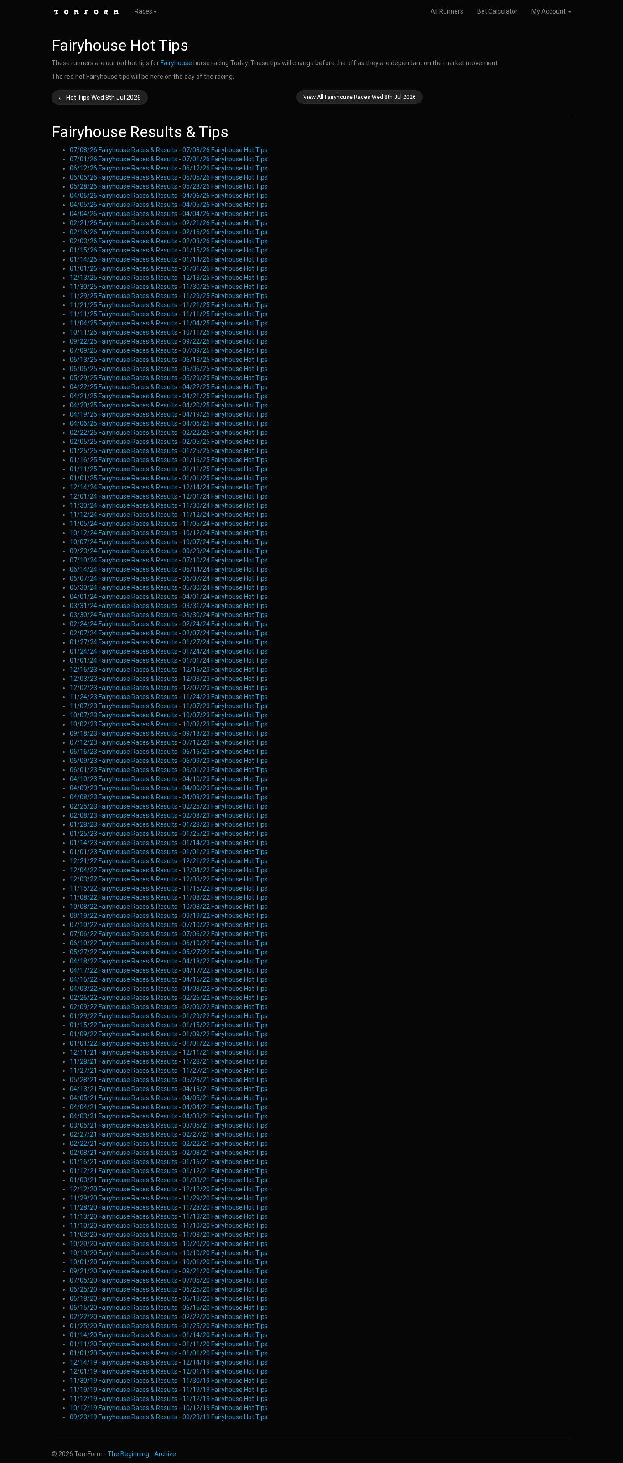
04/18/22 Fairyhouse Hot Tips (225, 961)
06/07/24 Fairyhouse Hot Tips (225, 578)
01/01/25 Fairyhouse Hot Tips (225, 478)
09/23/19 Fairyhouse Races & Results (123, 1417)
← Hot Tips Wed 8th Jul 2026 (99, 97)
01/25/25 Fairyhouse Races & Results (123, 450)
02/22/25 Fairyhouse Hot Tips (225, 432)
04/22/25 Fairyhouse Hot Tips (225, 387)
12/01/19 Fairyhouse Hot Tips (225, 1371)
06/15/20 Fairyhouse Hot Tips (225, 1307)
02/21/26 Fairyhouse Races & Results (123, 223)
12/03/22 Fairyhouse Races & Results (123, 879)
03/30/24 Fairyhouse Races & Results (123, 614)
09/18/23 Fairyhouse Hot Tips (225, 733)
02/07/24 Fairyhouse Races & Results (123, 633)
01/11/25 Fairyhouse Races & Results (123, 469)
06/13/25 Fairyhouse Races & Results (123, 359)
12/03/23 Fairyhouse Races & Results (123, 678)
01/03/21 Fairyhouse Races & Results (123, 1180)
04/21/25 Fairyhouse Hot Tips (225, 396)
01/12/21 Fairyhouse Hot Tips (225, 1171)
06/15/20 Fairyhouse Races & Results (123, 1307)
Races (143, 11)
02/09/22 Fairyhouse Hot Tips (225, 1006)
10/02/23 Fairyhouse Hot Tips (225, 724)
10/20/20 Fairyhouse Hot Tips (225, 1243)
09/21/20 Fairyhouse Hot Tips (225, 1271)
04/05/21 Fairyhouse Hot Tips (225, 1098)
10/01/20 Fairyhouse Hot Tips (225, 1262)
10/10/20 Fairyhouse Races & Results (123, 1253)
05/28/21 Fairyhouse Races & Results (123, 1079)
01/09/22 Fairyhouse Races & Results (123, 1034)
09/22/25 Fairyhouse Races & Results (123, 341)
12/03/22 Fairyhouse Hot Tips (225, 879)
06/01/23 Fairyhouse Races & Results (123, 769)
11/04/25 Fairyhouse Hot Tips (225, 323)
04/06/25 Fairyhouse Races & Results (123, 423)
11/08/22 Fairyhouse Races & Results (123, 897)
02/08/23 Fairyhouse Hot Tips (225, 815)
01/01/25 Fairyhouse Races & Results (123, 478)
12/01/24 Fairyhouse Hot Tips (225, 496)
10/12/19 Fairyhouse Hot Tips (225, 1407)
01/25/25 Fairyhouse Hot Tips (225, 450)
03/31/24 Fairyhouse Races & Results (123, 605)
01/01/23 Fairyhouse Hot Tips (225, 851)
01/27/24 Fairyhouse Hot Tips (225, 642)
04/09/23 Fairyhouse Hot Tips (225, 788)
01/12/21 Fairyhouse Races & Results (123, 1171)
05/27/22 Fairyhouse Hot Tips (225, 952)
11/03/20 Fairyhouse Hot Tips (225, 1234)
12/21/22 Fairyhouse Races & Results (123, 861)
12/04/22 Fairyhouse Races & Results (123, 870)
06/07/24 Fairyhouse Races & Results (123, 578)
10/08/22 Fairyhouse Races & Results (123, 906)
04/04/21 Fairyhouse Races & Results (123, 1107)
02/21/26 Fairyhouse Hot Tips (225, 223)
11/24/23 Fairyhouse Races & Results (123, 697)
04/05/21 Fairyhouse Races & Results (123, 1098)
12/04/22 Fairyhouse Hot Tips (225, 870)
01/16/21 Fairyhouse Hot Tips (225, 1161)
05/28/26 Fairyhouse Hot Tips (225, 186)
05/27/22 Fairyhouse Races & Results (123, 952)
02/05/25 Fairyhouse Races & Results (123, 441)
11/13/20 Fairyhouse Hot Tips (225, 1216)
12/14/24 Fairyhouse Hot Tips (225, 487)
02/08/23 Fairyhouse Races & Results (123, 815)
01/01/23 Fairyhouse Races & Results (123, 851)
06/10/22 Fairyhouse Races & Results (123, 943)
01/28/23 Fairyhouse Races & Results (123, 824)
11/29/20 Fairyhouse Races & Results (123, 1198)
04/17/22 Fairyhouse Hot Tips (225, 970)
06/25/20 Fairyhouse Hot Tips (225, 1289)
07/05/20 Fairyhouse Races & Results (123, 1280)
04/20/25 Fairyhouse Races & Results (123, 405)
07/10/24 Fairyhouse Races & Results (123, 560)
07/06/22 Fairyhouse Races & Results (123, 934)
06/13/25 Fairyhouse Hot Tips (225, 359)
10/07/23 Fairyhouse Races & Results (123, 715)
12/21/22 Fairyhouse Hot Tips (225, 861)
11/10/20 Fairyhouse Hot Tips (225, 1225)
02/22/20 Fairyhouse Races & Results (123, 1316)
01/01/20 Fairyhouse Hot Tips (225, 1353)
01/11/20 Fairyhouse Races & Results (123, 1344)
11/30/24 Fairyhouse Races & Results (123, 505)
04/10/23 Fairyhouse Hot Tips (225, 779)
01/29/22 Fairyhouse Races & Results (123, 1016)
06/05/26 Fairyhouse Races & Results (123, 177)
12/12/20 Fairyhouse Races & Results (123, 1189)
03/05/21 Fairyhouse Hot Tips (225, 1125)
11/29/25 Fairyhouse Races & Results (123, 295)
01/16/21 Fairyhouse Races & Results (123, 1161)
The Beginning (128, 1454)
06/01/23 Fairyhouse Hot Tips (225, 769)
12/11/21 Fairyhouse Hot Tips (225, 1052)
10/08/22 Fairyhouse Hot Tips (225, 906)
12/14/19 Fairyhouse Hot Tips (225, 1362)
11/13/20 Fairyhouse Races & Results (123, 1216)
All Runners (447, 11)
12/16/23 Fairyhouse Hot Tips (225, 669)
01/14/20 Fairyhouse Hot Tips (225, 1335)
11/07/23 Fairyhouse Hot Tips (225, 706)
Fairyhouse (176, 63)
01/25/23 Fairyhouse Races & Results (123, 833)
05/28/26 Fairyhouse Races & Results (123, 186)
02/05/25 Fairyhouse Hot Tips (225, 441)
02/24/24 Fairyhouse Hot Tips (225, 624)
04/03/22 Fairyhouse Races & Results (123, 988)
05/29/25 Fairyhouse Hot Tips (225, 377)
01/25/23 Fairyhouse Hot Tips (225, 833)
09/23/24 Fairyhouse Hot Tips (225, 551)
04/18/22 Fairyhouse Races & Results (123, 961)
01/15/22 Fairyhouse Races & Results (123, 1025)
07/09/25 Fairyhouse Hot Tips (225, 350)
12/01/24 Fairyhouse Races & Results (123, 496)
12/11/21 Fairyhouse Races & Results (123, 1052)
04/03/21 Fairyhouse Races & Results (123, 1116)
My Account (549, 11)
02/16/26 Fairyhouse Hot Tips (225, 232)
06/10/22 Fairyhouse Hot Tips (225, 943)
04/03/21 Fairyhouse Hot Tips (225, 1116)
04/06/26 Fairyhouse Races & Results (123, 195)
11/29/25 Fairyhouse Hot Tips (225, 295)
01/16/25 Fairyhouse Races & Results (123, 460)
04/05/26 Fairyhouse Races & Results (123, 204)
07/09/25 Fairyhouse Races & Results (123, 350)
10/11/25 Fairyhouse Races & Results (123, 332)
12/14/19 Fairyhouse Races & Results (123, 1362)
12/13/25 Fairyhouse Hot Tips (225, 277)
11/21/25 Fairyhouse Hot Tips (225, 305)
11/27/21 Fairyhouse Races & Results (123, 1070)
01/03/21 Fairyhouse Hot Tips (225, 1180)
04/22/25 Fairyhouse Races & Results (123, 387)
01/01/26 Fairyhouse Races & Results (123, 268)
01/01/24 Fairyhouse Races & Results (123, 660)
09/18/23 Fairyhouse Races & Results (123, 733)
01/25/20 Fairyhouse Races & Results (123, 1325)
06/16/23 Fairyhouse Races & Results (123, 751)
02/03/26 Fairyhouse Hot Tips (225, 241)
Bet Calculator (497, 11)
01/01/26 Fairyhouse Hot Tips (225, 268)
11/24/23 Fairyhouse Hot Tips (225, 697)
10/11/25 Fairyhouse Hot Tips (225, 332)
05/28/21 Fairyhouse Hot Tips (225, 1079)
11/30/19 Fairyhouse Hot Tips (225, 1380)
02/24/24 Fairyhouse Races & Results (123, 624)
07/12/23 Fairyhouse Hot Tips (225, 742)
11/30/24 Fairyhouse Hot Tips (225, 505)
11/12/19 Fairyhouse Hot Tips (225, 1398)
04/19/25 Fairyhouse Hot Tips (225, 414)
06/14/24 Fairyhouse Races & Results (123, 569)
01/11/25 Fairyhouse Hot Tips (225, 469)
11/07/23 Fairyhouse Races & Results (123, 706)
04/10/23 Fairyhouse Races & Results (123, 779)
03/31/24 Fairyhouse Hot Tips (225, 605)
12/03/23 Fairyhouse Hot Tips (225, 678)
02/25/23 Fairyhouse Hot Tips (225, 806)
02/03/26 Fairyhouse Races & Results (123, 241)
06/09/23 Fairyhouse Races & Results (123, 760)
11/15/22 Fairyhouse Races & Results (123, 888)
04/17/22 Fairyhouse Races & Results (123, 970)
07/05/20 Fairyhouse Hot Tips (225, 1280)
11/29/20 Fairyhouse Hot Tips (225, 1198)
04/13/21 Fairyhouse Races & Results (123, 1088)
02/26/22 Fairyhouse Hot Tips (225, 997)
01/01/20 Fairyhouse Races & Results (123, 1353)
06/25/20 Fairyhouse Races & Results (123, 1289)
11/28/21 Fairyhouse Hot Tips (225, 1061)
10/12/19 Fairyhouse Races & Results (123, 1407)
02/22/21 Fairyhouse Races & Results (123, 1143)
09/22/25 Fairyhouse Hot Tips (225, 341)
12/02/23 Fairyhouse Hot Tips (225, 687)
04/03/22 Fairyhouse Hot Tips (225, 988)
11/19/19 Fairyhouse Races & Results (123, 1389)
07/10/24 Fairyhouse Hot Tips (225, 560)
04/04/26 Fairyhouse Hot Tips (225, 213)
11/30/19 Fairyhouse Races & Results (123, 1380)
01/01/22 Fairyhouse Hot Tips (225, 1043)
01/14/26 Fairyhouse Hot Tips (225, 259)
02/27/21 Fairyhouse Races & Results (123, 1134)
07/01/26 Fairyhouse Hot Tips (225, 159)
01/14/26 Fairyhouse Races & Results (123, 259)
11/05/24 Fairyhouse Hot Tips (225, 523)
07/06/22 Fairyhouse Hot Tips (225, 934)
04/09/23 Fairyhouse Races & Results (123, 788)
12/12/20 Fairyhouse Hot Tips (225, 1189)
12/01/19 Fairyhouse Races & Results (123, 1371)
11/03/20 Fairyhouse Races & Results (123, 1234)
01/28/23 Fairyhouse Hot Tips (225, 824)
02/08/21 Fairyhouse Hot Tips (225, 1152)
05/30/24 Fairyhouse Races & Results (123, 587)
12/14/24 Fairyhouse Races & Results (123, 487)
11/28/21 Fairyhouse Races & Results (123, 1061)
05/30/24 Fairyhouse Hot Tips (225, 587)
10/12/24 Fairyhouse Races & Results (123, 532)
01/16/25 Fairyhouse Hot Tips (225, 460)
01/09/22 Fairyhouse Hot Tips (225, 1034)
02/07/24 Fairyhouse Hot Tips (225, 633)
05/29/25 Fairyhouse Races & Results (123, 377)
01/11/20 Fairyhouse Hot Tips (225, 1344)
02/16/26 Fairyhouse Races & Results (123, 232)
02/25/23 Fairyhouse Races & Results (123, 806)
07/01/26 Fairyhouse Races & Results (123, 159)
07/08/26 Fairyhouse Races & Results (123, 150)
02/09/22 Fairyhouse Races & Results (123, 1006)
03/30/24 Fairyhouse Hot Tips (225, 614)
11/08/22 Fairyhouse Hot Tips (225, 897)
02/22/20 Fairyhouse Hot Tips (225, 1316)
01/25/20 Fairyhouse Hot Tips (225, 1325)
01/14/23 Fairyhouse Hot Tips (225, 842)
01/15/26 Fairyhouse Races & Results (123, 250)
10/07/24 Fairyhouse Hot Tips (225, 542)
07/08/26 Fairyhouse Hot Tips (225, 150)
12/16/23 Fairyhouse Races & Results (123, 669)
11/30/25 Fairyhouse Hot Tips (225, 286)
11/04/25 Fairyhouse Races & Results (123, 323)
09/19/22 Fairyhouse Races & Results (123, 915)
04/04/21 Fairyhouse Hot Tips (225, 1107)
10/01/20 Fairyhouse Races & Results (123, 1262)
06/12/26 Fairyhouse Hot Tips (225, 168)
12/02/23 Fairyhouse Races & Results (123, 687)
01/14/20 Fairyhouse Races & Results (123, 1335)
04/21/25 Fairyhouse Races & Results (123, 396)
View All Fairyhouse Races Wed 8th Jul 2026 (359, 97)
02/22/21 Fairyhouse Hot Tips (225, 1143)
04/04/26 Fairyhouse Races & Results (123, 213)
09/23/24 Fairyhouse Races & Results (123, 551)
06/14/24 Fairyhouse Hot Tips (225, 569)
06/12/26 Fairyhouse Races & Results (123, 168)
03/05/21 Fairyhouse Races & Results (123, 1125)
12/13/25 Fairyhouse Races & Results (123, 277)
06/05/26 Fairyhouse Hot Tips (225, 177)
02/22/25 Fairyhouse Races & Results (123, 432)
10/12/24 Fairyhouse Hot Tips (225, 532)
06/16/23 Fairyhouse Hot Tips (225, 751)
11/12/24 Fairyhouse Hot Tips (225, 514)
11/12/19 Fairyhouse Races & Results (123, 1398)
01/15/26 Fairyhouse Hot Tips (225, 250)
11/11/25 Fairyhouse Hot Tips (225, 314)
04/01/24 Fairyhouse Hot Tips (225, 596)
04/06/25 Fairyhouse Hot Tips (225, 423)
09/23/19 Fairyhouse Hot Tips (225, 1417)
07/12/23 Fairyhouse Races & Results (123, 742)
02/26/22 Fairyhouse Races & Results (123, 997)
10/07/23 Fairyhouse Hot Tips (225, 715)
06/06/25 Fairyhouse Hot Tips (225, 368)
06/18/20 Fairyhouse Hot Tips (225, 1298)
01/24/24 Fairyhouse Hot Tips (225, 651)
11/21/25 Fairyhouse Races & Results (123, 305)
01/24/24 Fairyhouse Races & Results (123, 651)
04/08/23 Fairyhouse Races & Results (123, 797)
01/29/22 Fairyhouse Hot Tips (225, 1016)
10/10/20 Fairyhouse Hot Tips (225, 1253)
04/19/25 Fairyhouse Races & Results (123, 414)
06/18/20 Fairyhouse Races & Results (123, 1298)
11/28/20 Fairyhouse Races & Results (123, 1207)
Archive (165, 1454)
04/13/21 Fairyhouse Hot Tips (225, 1088)
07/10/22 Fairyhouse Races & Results (123, 924)
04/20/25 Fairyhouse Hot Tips (225, 405)
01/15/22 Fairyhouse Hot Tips (225, 1025)
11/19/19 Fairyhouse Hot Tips (225, 1389)
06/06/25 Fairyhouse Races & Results (123, 368)
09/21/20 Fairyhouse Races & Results (123, 1271)
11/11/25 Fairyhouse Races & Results (123, 314)
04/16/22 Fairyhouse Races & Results (123, 979)
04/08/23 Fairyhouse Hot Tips (225, 797)
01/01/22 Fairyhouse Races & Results (123, 1043)
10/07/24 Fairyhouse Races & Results (123, 542)
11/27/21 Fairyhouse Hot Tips (225, 1070)
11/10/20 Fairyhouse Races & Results (123, 1225)
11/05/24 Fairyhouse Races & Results (123, 523)
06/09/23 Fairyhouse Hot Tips (225, 760)
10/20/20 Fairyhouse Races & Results (123, 1243)
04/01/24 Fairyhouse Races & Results (123, 596)
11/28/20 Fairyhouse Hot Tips (225, 1207)
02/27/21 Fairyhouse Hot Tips (225, 1134)
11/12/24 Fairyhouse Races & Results (123, 514)
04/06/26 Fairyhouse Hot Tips (225, 195)
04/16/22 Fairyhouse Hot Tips (225, 979)
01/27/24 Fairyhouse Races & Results (123, 642)
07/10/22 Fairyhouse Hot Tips (225, 924)
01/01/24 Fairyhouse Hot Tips (225, 660)
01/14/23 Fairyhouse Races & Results (123, 842)
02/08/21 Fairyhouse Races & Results (123, 1152)
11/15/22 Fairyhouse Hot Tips (225, 888)
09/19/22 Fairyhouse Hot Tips (225, 915)
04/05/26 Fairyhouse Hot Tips (225, 204)
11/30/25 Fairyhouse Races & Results (123, 286)
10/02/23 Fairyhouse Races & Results (123, 724)
